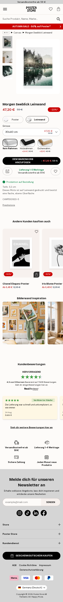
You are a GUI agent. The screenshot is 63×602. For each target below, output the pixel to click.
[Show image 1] (7, 42)
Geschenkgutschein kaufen (34, 555)
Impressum (45, 565)
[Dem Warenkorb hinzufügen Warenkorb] (36, 275)
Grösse (6, 125)
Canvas (17, 32)
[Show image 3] (7, 72)
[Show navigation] (5, 9)
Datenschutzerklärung (31, 569)
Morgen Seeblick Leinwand (38, 32)
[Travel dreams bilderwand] (24, 323)
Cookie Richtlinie (28, 565)
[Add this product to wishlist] (55, 171)
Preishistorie (9, 205)
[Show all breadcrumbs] (6, 32)
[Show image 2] (7, 57)
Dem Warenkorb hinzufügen (35, 161)
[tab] (51, 9)
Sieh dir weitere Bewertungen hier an (31, 427)
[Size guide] (7, 171)
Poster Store (38, 594)
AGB (14, 565)
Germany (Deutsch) (32, 587)
